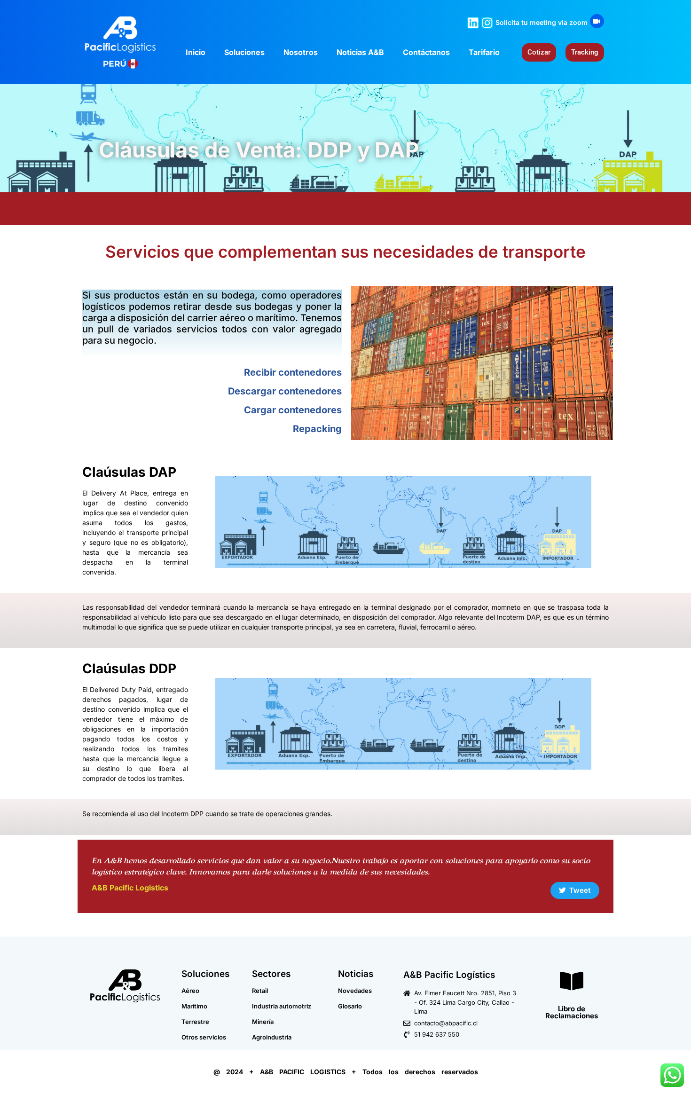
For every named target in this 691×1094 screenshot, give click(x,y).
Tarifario (484, 52)
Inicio (195, 52)
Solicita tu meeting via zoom (541, 22)
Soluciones (244, 52)
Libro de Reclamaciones (571, 1012)
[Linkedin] (473, 23)
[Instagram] (487, 23)
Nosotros (300, 52)
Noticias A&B (360, 52)
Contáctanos (426, 52)
